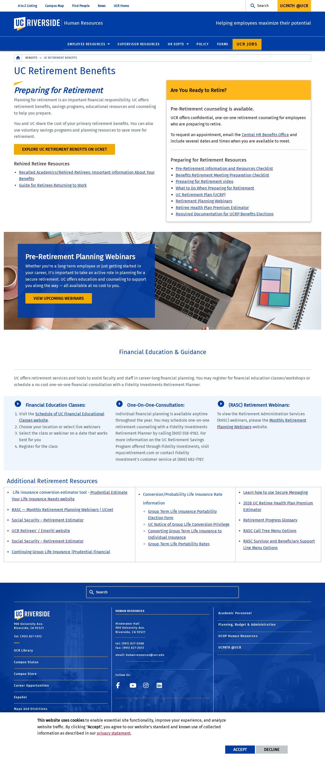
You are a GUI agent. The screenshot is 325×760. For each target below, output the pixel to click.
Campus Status (26, 662)
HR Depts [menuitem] (176, 44)
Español (20, 697)
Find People (81, 6)
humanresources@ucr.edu (145, 655)
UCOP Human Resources (238, 636)
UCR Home (121, 6)
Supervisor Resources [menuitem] (139, 44)
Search (263, 6)
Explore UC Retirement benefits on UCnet (64, 149)
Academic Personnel (235, 613)
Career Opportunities (31, 685)
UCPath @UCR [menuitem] (294, 5)
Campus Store (25, 674)
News (102, 6)
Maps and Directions (30, 709)
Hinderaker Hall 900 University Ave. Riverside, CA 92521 (130, 628)
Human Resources (83, 23)
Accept (240, 749)
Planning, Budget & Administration (247, 624)
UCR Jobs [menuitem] (247, 44)
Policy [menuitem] (203, 44)
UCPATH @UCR (229, 647)
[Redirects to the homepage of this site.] (18, 58)
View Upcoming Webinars (59, 298)
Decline (272, 749)
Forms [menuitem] (223, 44)
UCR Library (23, 650)
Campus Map (54, 6)
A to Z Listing (27, 6)
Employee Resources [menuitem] (86, 44)
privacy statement (114, 733)
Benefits (31, 57)
